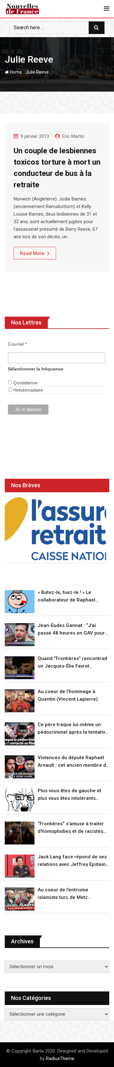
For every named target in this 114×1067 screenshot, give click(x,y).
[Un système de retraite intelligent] (55, 528)
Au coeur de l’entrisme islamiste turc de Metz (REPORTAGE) (63, 894)
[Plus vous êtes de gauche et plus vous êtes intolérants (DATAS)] (20, 799)
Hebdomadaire (27, 389)
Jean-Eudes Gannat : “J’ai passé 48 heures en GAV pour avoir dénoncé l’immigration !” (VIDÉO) (71, 630)
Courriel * (17, 344)
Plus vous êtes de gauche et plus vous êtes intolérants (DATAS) (69, 795)
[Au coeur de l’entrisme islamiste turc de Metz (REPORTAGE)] (20, 899)
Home (15, 72)
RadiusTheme (60, 1058)
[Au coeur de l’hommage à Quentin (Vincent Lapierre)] (20, 700)
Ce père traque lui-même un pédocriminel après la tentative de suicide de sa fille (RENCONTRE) (73, 729)
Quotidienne (25, 382)
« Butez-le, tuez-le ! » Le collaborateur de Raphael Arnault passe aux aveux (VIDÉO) (66, 597)
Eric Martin (73, 136)
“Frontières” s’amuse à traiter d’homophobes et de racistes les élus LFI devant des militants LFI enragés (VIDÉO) (73, 828)
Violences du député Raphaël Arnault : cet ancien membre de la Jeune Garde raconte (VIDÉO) (73, 762)
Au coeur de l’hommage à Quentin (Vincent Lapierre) (68, 695)
